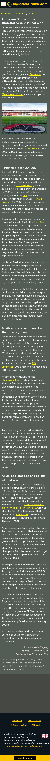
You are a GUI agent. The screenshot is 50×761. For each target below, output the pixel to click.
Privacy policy (19, 725)
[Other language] (44, 735)
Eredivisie (38, 222)
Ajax (25, 195)
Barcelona (35, 74)
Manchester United (12, 94)
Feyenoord (22, 514)
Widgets (37, 725)
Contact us (34, 720)
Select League (25, 757)
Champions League (12, 380)
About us (17, 720)
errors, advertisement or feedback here (23, 746)
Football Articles (13, 13)
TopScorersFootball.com (29, 4)
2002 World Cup (25, 185)
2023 (31, 13)
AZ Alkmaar (34, 148)
